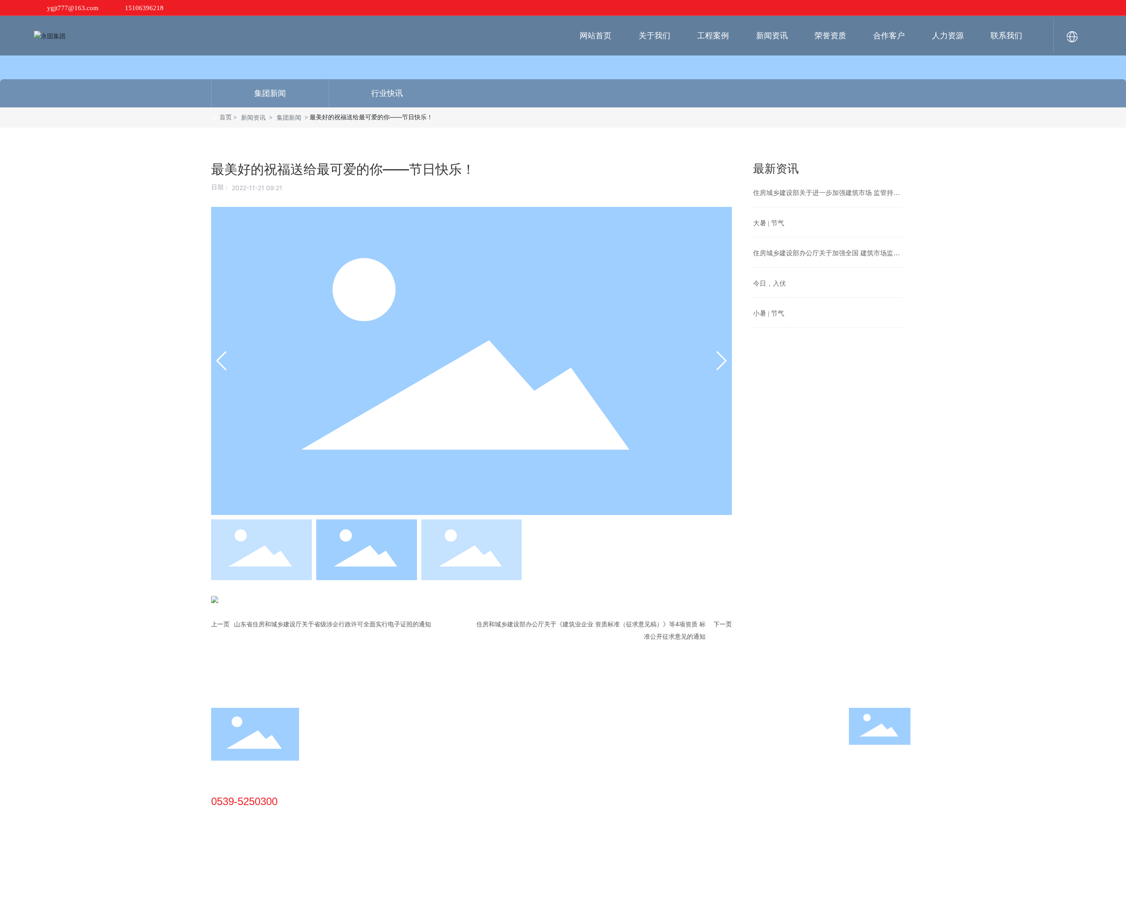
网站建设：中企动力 (729, 890)
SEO (782, 890)
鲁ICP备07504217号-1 (652, 890)
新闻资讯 (253, 117)
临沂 (764, 890)
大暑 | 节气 (768, 223)
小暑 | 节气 (768, 313)
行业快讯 (387, 93)
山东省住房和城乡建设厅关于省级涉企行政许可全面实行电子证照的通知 (332, 624)
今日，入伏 (769, 283)
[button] (221, 361)
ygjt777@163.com (73, 7)
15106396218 (144, 7)
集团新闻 (270, 93)
